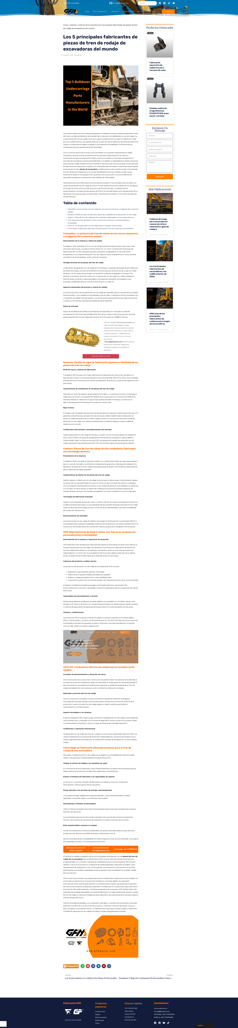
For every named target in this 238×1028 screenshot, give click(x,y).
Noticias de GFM (130, 1020)
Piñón (97, 1023)
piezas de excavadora (88, 169)
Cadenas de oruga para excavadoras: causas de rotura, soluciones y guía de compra (159, 224)
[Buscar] (155, 3)
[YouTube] (174, 3)
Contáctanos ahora (100, 356)
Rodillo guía (99, 1020)
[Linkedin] (160, 3)
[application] (107, 11)
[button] (83, 966)
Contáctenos (129, 1017)
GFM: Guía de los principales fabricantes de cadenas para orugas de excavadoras (159, 318)
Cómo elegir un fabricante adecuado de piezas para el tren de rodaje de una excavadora (100, 228)
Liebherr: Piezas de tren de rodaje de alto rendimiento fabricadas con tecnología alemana (101, 217)
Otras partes (129, 1011)
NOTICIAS (73, 25)
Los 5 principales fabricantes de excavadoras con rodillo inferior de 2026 (158, 271)
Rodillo (97, 1014)
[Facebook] (164, 3)
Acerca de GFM (130, 1014)
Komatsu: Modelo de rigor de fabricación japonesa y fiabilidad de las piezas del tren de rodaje (102, 215)
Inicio (65, 25)
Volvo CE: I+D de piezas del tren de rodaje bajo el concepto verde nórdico (95, 226)
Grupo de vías (100, 1011)
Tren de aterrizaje (131, 1008)
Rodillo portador (101, 1017)
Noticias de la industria (88, 25)
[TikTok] (169, 3)
